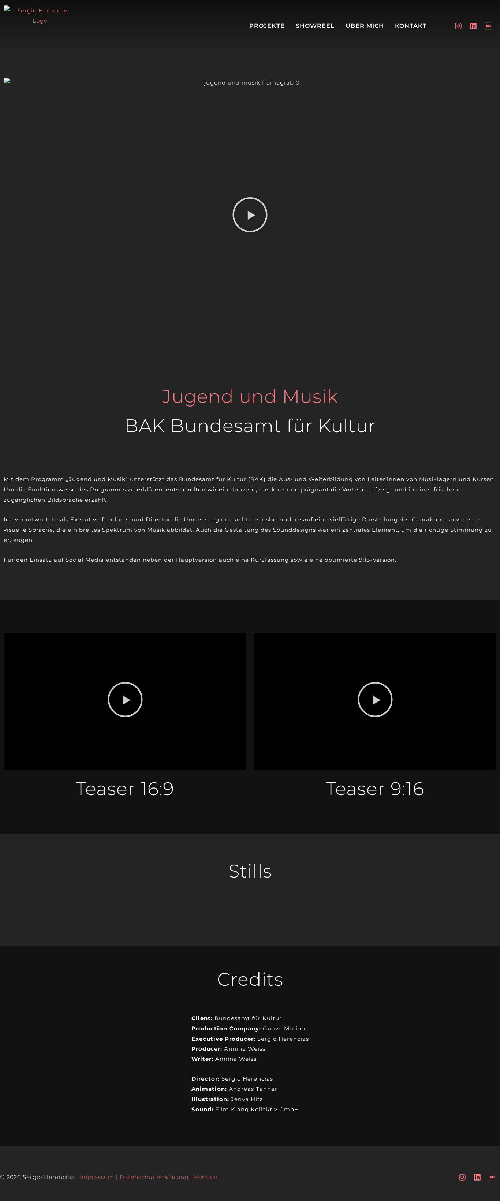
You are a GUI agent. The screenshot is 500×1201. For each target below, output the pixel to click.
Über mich (365, 25)
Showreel (315, 25)
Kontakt (411, 25)
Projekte (267, 25)
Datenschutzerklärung (154, 1177)
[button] (250, 216)
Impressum (97, 1177)
